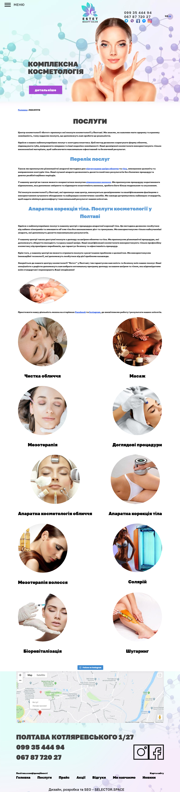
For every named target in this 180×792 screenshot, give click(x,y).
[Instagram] (150, 21)
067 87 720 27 (137, 17)
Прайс (64, 777)
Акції (80, 777)
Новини (149, 777)
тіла (124, 168)
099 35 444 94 (138, 13)
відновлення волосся (98, 182)
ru (170, 16)
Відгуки (99, 777)
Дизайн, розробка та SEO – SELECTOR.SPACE (86, 789)
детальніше (45, 90)
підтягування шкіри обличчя (102, 168)
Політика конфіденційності (32, 773)
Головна (23, 777)
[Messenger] (138, 21)
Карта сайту (157, 773)
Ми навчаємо (124, 777)
